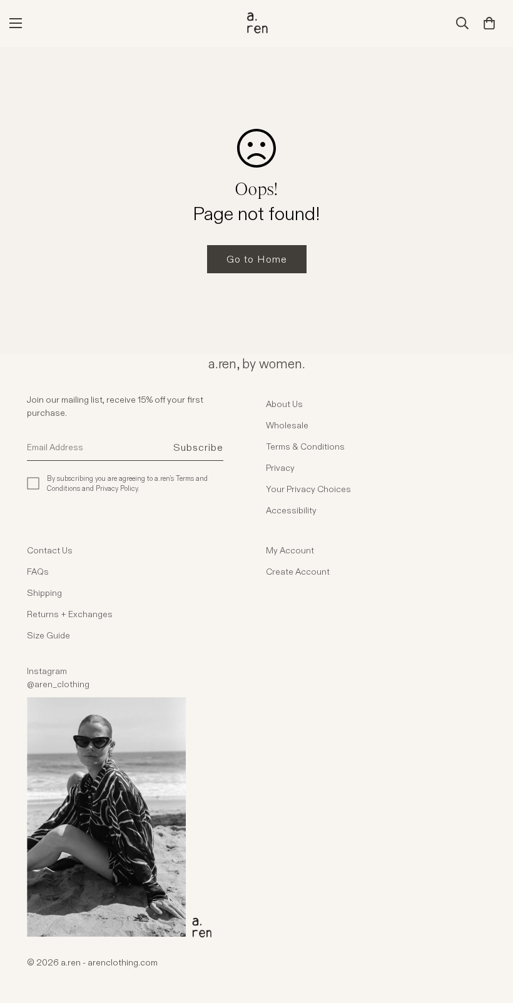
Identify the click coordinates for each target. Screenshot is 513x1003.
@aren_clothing (58, 684)
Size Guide (48, 635)
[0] (489, 23)
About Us (284, 404)
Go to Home (256, 259)
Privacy (280, 467)
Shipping (44, 592)
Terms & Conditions (305, 446)
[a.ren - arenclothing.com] (257, 23)
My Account (290, 550)
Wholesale (287, 425)
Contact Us (50, 550)
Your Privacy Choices (308, 489)
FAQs (38, 571)
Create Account (298, 571)
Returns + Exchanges (70, 614)
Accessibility (291, 510)
